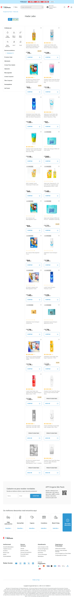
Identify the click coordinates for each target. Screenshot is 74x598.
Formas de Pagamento (43, 548)
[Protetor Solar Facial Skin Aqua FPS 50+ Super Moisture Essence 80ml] (51, 450)
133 (29, 399)
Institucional (7, 544)
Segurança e (59, 545)
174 (29, 364)
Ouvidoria (5, 550)
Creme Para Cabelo (9, 65)
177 (47, 226)
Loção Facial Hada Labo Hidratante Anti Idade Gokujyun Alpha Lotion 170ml (33, 392)
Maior (20, 37)
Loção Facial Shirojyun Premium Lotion (49, 288)
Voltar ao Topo (36, 580)
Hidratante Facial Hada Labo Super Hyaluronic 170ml (51, 357)
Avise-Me (47, 403)
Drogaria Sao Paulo (7, 11)
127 (47, 364)
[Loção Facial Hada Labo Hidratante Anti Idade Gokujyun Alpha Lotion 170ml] (33, 381)
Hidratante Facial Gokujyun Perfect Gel (32, 322)
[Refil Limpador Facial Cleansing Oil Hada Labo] (33, 173)
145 (29, 295)
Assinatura (23, 556)
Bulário (4, 554)
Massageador (8, 72)
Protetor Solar (8, 57)
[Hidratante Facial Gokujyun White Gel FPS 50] (51, 311)
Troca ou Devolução (42, 554)
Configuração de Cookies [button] (61, 555)
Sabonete (7, 69)
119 (47, 87)
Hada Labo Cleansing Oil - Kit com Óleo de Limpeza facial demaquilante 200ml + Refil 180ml (51, 185)
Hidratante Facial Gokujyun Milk (50, 253)
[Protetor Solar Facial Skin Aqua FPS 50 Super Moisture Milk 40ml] (51, 381)
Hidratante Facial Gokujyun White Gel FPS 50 (50, 322)
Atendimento (42, 544)
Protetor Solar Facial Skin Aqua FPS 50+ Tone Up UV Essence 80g (52, 81)
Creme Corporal (8, 76)
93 (28, 87)
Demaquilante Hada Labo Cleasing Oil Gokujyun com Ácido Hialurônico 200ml (32, 46)
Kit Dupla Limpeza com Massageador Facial (32, 288)
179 (29, 330)
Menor (14, 37)
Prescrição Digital (24, 554)
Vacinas (22, 548)
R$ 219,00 (46, 224)
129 (47, 53)
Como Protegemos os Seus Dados (63, 553)
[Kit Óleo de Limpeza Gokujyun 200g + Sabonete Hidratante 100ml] (33, 346)
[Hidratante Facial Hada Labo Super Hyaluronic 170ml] (51, 346)
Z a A (20, 45)
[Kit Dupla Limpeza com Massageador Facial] (33, 277)
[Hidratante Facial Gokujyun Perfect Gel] (33, 311)
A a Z (14, 45)
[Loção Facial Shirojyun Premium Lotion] (51, 277)
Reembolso (40, 552)
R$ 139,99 (46, 362)
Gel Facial (7, 88)
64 (28, 191)
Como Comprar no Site (43, 547)
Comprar (29, 57)
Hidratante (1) (10, 53)
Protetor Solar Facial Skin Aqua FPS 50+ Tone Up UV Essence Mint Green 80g (34, 150)
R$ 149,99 (28, 397)
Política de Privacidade (60, 548)
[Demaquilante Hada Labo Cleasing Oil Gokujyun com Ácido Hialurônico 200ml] (33, 34)
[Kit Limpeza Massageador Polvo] (33, 242)
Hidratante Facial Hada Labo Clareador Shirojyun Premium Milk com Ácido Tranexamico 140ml (33, 116)
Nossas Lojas (6, 552)
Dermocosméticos (9, 50)
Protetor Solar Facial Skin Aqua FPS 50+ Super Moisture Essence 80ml (52, 462)
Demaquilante (8, 84)
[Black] (37, 2)
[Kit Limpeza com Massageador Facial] (33, 208)
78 (28, 53)
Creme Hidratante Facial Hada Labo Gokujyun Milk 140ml (51, 426)
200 (47, 157)
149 (47, 191)
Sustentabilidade (7, 556)
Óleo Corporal (8, 80)
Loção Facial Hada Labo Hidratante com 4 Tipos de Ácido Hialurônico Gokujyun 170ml (51, 46)
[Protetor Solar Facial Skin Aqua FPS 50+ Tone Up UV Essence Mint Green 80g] (33, 138)
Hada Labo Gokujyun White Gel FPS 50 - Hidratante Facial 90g (51, 218)
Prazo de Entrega (42, 550)
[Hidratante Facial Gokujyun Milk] (51, 242)
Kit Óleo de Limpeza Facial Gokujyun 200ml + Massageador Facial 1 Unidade (34, 462)
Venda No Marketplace (8, 547)
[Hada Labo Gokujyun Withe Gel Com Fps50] (51, 138)
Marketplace (41, 556)
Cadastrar (36, 495)
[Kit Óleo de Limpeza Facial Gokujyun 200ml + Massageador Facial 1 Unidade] (33, 450)
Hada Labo (15, 11)
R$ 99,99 (28, 51)
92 (46, 122)
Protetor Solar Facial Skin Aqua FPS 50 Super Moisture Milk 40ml (52, 392)
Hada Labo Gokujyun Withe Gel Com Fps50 (51, 149)
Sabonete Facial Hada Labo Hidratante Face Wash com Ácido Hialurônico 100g (51, 116)
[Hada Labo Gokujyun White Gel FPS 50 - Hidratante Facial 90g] (51, 208)
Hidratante (7, 61)
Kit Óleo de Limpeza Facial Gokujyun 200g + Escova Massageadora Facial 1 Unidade (33, 81)
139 (29, 122)
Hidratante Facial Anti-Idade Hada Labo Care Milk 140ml (33, 426)
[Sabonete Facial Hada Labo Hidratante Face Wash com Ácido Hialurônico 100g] (51, 104)
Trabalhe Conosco (7, 548)
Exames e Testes (24, 550)
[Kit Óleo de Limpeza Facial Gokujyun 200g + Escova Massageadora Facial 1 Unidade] (33, 69)
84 (28, 226)
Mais (7, 37)
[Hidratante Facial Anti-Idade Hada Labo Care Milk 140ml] (33, 415)
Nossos (23, 545)
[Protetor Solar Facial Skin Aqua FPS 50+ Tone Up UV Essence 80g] (51, 69)
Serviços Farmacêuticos (26, 552)
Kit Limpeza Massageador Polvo (32, 253)
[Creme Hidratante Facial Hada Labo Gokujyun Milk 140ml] (51, 415)
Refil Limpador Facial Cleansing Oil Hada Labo (32, 184)
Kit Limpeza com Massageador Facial (31, 218)
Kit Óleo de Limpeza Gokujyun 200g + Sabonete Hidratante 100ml (33, 358)
